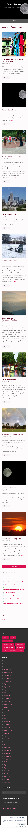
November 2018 (8, 681)
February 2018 (7, 693)
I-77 (5, 651)
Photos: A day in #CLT (9, 214)
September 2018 (8, 684)
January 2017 (7, 721)
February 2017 (7, 719)
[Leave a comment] (5, 77)
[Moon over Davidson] (7, 506)
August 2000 (7, 782)
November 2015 (8, 759)
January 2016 (7, 753)
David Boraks (14, 4)
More (11, 120)
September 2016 (8, 730)
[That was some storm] (7, 402)
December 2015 (8, 756)
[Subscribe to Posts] (2, 620)
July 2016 (6, 736)
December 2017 (8, 698)
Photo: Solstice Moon (9, 110)
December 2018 (8, 678)
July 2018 (6, 690)
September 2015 (8, 765)
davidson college (7, 641)
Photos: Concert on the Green (12, 157)
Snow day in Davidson (9, 261)
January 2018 (7, 695)
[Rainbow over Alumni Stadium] (7, 455)
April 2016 (6, 745)
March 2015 (7, 776)
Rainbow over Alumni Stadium (12, 435)
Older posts (14, 566)
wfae (21, 651)
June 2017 (6, 710)
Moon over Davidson (9, 488)
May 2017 (6, 713)
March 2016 (7, 747)
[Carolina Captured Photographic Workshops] (7, 347)
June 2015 (6, 771)
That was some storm (9, 379)
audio (13, 637)
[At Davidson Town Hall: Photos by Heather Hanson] (7, 77)
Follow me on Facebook (9, 808)
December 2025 (8, 667)
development (20, 644)
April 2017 (6, 716)
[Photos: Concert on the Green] (7, 181)
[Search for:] (14, 792)
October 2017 (7, 701)
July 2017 (6, 707)
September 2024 (8, 672)
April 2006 (6, 779)
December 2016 (8, 724)
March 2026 (7, 661)
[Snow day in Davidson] (7, 285)
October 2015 (7, 762)
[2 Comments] (5, 347)
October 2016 (7, 727)
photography (13, 651)
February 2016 (7, 750)
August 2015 (7, 768)
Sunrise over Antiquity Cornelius (13, 539)
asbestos (5, 637)
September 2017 (8, 704)
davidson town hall (8, 644)
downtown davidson (8, 647)
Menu (14, 21)
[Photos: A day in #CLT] (7, 228)
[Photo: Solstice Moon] (7, 124)
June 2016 (6, 739)
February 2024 (7, 675)
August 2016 (7, 733)
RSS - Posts (6, 620)
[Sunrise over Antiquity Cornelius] (7, 559)
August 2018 (7, 687)
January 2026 (7, 664)
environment (20, 647)
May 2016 (6, 742)
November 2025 (8, 669)
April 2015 (6, 773)
